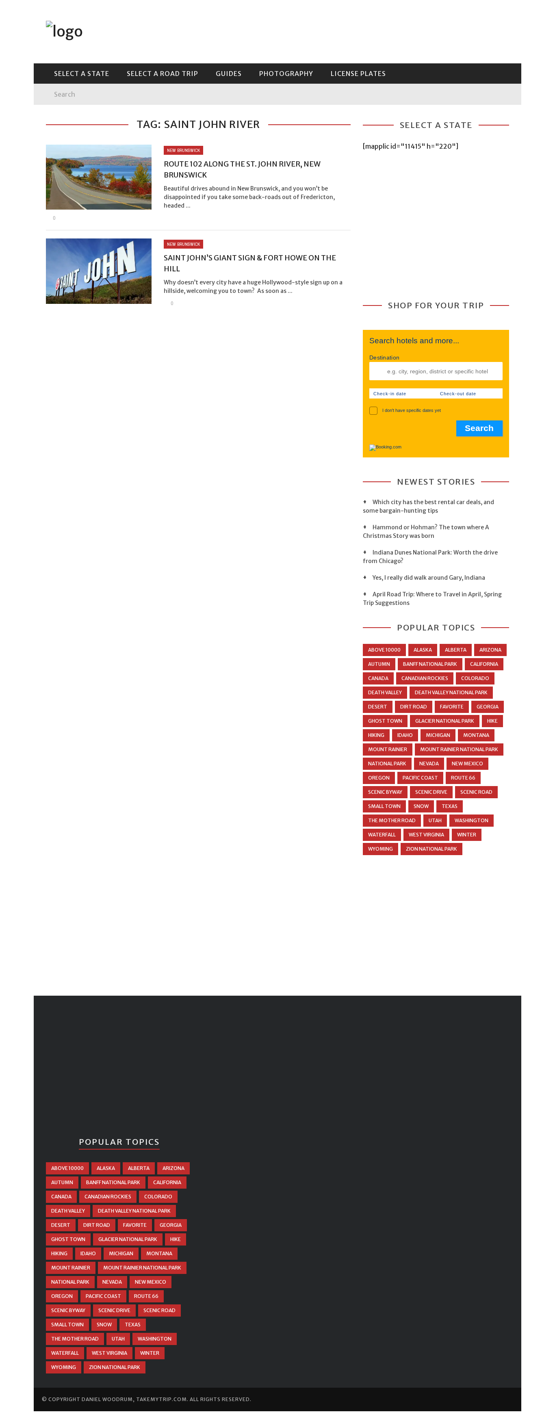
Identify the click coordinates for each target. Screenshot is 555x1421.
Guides (57, 87)
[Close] (46, 12)
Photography (70, 104)
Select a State (71, 54)
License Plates (70, 120)
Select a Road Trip (162, 73)
